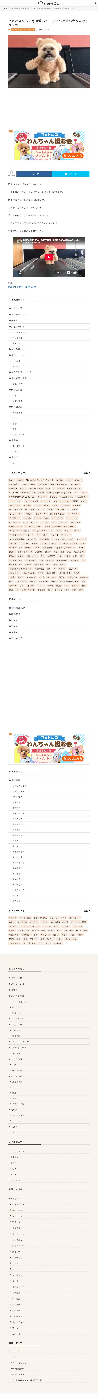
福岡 (83, 581)
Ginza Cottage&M (59, 484)
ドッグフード (19, 446)
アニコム (53, 497)
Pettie (41, 492)
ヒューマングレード (33, 526)
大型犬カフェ (32, 556)
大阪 (60, 556)
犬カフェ (17, 343)
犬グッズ (73, 568)
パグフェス (75, 522)
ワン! (82, 543)
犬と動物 (17, 829)
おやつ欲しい (74, 918)
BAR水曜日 (14, 484)
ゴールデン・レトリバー (30, 926)
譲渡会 (59, 585)
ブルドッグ (77, 926)
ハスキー (66, 926)
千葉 (62, 552)
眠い (41, 943)
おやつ (84, 501)
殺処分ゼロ (38, 564)
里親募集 (41, 590)
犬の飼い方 (16, 406)
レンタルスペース (48, 543)
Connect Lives (28, 484)
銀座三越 (58, 590)
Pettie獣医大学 (17, 1368)
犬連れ (20, 577)
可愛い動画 (14, 934)
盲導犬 (33, 581)
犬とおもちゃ (19, 813)
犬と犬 (16, 840)
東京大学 (50, 560)
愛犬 (82, 556)
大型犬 (20, 556)
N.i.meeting (58, 488)
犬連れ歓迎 (31, 577)
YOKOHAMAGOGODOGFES (21, 497)
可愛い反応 (26, 934)
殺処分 (28, 564)
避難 (11, 590)
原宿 (69, 552)
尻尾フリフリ (14, 939)
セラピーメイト (15, 514)
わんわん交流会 (15, 547)
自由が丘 (30, 585)
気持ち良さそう (47, 939)
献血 (54, 577)
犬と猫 (16, 846)
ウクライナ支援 (31, 501)
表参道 (50, 585)
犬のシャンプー (20, 862)
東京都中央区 (62, 560)
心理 (75, 556)
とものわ (27, 518)
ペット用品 (44, 539)
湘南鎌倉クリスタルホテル (20, 568)
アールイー (42, 497)
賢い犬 (16, 895)
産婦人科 (84, 577)
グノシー (27, 505)
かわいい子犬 (19, 791)
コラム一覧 (16, 308)
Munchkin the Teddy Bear (22, 286)
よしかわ (13, 543)
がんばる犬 (18, 797)
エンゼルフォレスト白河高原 (66, 501)
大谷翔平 (51, 556)
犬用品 (14, 440)
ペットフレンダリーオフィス (21, 535)
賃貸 (67, 585)
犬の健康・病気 (19, 378)
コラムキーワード (18, 472)
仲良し (59, 930)
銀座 (50, 590)
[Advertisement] (49, 108)
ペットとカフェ (20, 332)
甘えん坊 (32, 943)
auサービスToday (74, 480)
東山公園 (74, 560)
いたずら (13, 918)
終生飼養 (13, 585)
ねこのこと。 (14, 522)
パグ (54, 522)
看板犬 (54, 581)
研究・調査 (18, 401)
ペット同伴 (66, 535)
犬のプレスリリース (21, 371)
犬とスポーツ (19, 824)
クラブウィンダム (41, 505)
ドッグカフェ (73, 514)
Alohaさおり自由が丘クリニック (39, 480)
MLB (48, 488)
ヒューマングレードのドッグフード (60, 526)
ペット (59, 530)
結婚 (21, 585)
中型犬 (14, 625)
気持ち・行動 (19, 434)
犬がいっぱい (71, 939)
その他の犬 (16, 638)
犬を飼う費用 (65, 573)
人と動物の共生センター (65, 547)
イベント (17, 360)
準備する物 (18, 412)
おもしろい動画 (40, 918)
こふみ (55, 505)
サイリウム (65, 505)
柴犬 (25, 939)
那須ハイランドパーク (25, 590)
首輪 (81, 590)
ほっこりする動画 (78, 922)
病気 (11, 581)
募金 (55, 552)
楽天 (83, 560)
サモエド (76, 505)
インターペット (15, 501)
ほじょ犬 (55, 539)
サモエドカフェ (15, 509)
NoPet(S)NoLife (74, 488)
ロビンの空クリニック (68, 543)
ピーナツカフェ (15, 526)
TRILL (84, 492)
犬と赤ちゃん (19, 851)
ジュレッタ (60, 509)
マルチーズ (81, 539)
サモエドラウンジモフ (34, 509)
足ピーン (75, 585)
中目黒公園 (47, 547)
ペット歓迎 (31, 539)
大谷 (42, 556)
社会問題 (17, 366)
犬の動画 (14, 30)
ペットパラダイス (72, 530)
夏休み (12, 556)
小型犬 (67, 556)
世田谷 (28, 547)
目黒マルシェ (21, 581)
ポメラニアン (23, 930)
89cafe (20, 480)
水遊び (59, 939)
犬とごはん (18, 818)
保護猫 (48, 552)
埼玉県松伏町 (79, 552)
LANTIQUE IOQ (36, 488)
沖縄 (55, 564)
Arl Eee (60, 480)
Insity (23, 488)
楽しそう (34, 939)
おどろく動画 (25, 918)
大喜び (56, 934)
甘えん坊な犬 (19, 890)
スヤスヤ (47, 926)
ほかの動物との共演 (59, 922)
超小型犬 (15, 613)
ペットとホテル (20, 337)
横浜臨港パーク (15, 564)
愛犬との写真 (30, 560)
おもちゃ (17, 451)
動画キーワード (17, 910)
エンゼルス (46, 501)
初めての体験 (81, 930)
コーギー (13, 926)
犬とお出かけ (18, 326)
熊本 (49, 568)
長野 (74, 590)
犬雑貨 (14, 457)
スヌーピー (72, 509)
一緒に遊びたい (38, 930)
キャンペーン (14, 505)
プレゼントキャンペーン (43, 530)
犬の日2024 (51, 573)
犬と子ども (18, 835)
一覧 (86, 472)
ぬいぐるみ (22, 922)
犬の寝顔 (17, 868)
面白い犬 (31, 30)
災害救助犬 (39, 568)
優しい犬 (69, 930)
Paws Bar (13, 492)
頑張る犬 (58, 943)
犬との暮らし (18, 348)
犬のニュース (18, 355)
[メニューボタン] (3, 3)
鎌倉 (67, 590)
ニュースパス (71, 518)
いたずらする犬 (20, 785)
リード (35, 543)
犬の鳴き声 (18, 884)
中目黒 (37, 547)
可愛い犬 (23, 30)
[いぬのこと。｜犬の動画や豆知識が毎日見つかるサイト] (49, 3)
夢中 (36, 934)
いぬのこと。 (82, 497)
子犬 (72, 934)
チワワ (56, 926)
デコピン (29, 514)
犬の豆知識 (16, 389)
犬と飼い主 (18, 857)
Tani (76, 492)
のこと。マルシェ (30, 522)
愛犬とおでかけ (15, 560)
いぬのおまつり (66, 497)
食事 (15, 428)
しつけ (16, 418)
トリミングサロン (41, 518)
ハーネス (45, 522)
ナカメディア (57, 518)
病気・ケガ (18, 384)
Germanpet (43, 484)
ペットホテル (42, 535)
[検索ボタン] (95, 3)
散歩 (15, 423)
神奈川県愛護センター (69, 581)
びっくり (34, 922)
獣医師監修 (72, 577)
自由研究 (40, 585)
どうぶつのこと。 (57, 514)
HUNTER (13, 488)
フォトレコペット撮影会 (19, 530)
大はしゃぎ (45, 934)
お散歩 (12, 922)
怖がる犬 (17, 807)
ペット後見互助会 (16, 539)
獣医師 (62, 577)
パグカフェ (63, 522)
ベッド (12, 930)
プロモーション (19, 314)
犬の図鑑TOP (18, 607)
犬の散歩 (17, 873)
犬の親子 (17, 879)
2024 (11, 480)
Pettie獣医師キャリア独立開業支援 (26, 1380)
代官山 (81, 547)
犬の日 (40, 573)
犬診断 (12, 577)
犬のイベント (29, 573)
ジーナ (50, 509)
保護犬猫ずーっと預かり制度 (30, 552)
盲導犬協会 (43, 581)
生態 (15, 395)
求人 (48, 564)
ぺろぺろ (44, 922)
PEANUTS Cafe (28, 492)
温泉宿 (62, 564)
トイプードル (41, 514)
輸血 (84, 585)
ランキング (24, 543)
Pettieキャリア (17, 1374)
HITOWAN (75, 484)
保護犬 (14, 320)
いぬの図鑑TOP (17, 1151)
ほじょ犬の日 (68, 539)
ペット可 (54, 535)
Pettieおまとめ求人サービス (59, 492)
